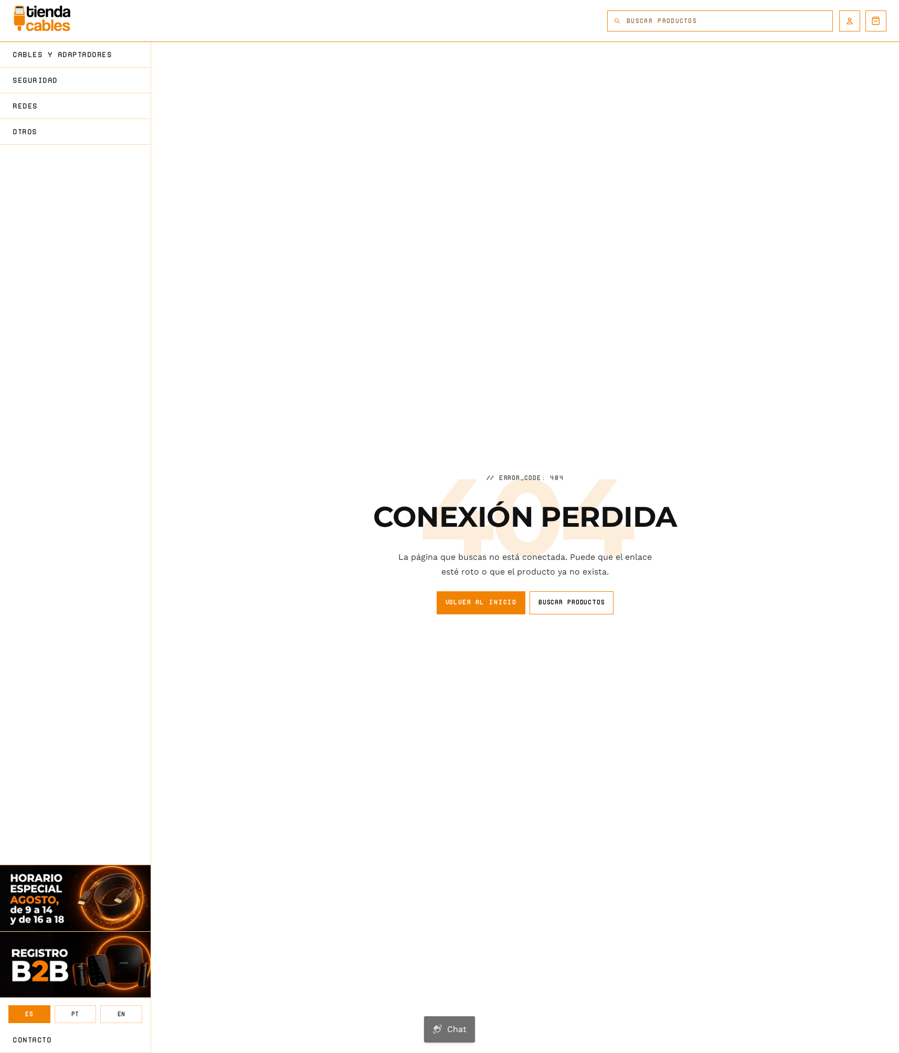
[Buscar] (617, 21)
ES (29, 1014)
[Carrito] (875, 20)
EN (121, 1014)
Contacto (32, 1040)
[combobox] (729, 21)
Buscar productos (571, 602)
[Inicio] (42, 18)
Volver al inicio (481, 602)
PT (75, 1014)
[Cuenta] (849, 20)
